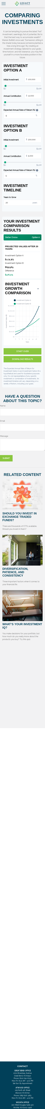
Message (4, 436)
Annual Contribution (15, 96)
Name (2, 406)
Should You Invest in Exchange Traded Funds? (19, 517)
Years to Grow (10, 197)
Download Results (22, 359)
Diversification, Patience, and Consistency (15, 572)
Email (2, 421)
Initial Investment (15, 79)
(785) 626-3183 (25, 1095)
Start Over (22, 351)
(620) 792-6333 (25, 1078)
